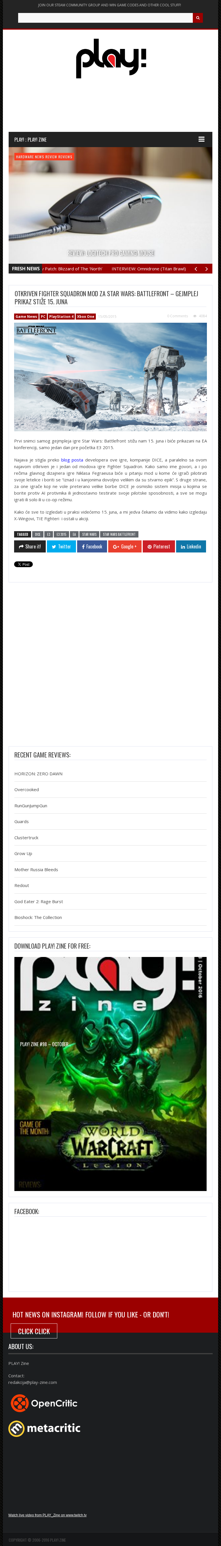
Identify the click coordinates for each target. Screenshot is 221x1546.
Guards (21, 822)
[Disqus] (110, 666)
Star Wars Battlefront (119, 534)
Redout (21, 885)
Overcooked (26, 790)
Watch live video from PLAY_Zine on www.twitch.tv (47, 1515)
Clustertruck (26, 837)
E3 (48, 534)
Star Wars (89, 534)
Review (65, 156)
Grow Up (23, 853)
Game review (47, 156)
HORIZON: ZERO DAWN (38, 773)
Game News (25, 156)
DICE (38, 534)
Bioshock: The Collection (38, 917)
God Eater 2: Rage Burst (38, 901)
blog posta (72, 460)
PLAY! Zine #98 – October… (45, 1044)
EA (74, 534)
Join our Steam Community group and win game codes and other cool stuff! (109, 5)
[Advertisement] (113, 111)
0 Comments (177, 316)
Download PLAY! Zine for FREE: (52, 945)
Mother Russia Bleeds (36, 869)
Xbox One (85, 316)
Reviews (79, 156)
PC (43, 316)
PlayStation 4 (61, 316)
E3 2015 (61, 534)
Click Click (34, 1331)
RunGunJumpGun (30, 805)
